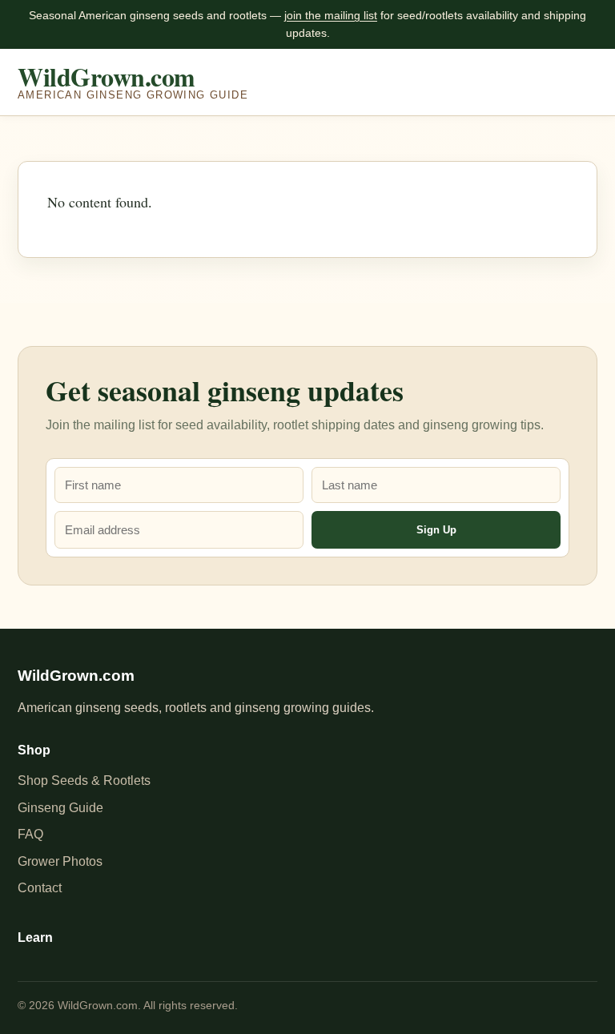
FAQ (30, 834)
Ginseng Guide (60, 808)
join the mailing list (330, 15)
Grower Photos (60, 861)
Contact (40, 888)
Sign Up (436, 530)
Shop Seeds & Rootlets (84, 780)
